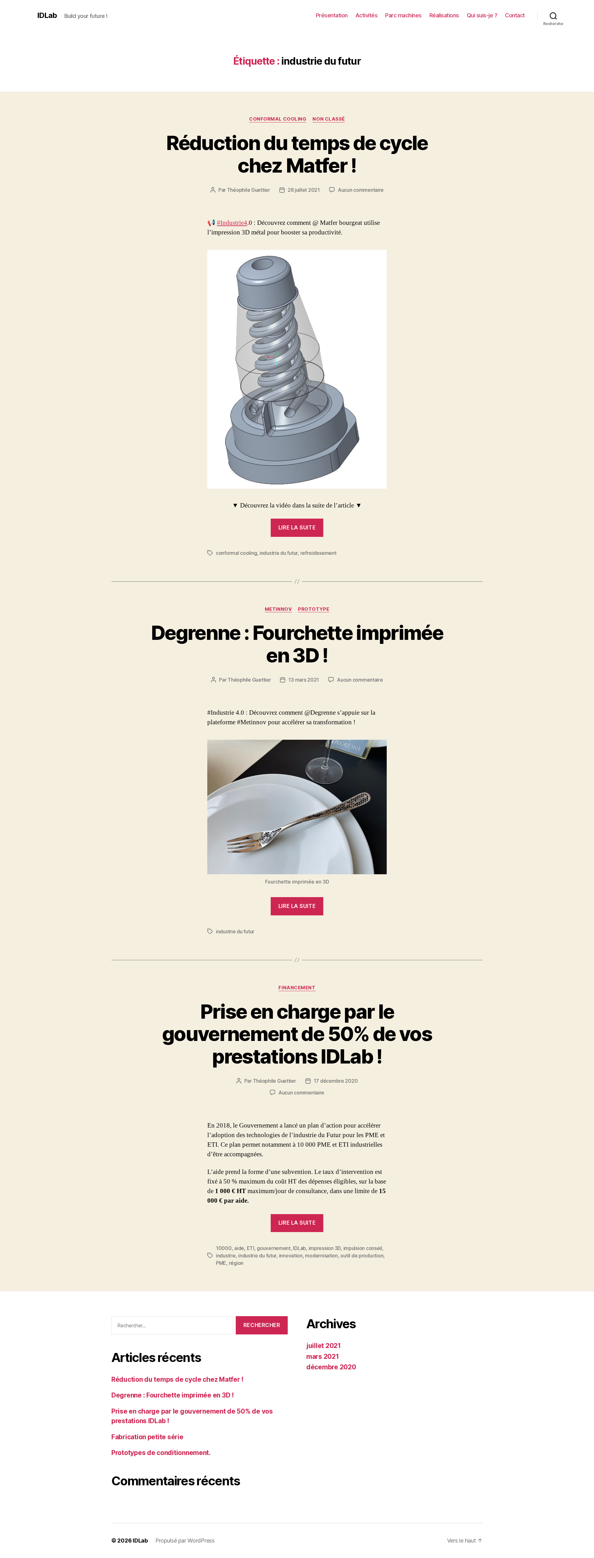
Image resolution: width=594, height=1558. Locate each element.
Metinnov (278, 609)
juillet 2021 (323, 1346)
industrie (226, 1255)
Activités (366, 15)
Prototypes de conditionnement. (161, 1453)
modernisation (321, 1255)
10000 (224, 1248)
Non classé (328, 119)
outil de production (361, 1255)
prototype (313, 609)
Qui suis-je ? (482, 15)
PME (221, 1263)
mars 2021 (322, 1356)
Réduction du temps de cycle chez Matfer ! (297, 154)
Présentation (332, 15)
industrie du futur (279, 553)
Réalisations (444, 15)
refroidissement (318, 553)
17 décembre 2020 (336, 1081)
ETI (250, 1248)
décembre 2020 (331, 1367)
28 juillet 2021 (304, 190)
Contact (515, 15)
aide (239, 1248)
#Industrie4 (232, 223)
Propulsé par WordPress (185, 1540)
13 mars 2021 (303, 680)
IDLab (47, 15)
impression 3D (325, 1248)
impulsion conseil (362, 1248)
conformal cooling (236, 553)
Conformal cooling (277, 119)
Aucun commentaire (361, 190)
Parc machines (403, 15)
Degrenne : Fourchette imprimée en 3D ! (297, 644)
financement (296, 988)
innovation (291, 1255)
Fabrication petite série (147, 1437)
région (236, 1263)
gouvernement (274, 1248)
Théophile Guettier (248, 190)
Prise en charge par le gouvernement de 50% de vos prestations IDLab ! (297, 1033)
